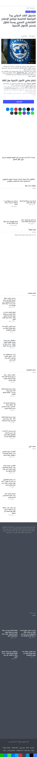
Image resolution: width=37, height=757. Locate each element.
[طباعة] (12, 113)
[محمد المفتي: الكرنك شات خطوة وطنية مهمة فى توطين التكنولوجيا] (26, 331)
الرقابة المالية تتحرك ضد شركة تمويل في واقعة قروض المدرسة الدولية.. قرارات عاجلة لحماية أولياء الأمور (8, 316)
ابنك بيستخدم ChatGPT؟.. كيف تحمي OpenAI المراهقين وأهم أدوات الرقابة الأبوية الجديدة (8, 434)
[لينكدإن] (24, 109)
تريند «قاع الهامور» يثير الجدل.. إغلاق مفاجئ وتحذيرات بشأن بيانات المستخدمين (9, 357)
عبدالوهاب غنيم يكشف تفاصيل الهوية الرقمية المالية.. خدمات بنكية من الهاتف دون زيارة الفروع (9, 343)
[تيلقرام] (28, 113)
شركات (32, 750)
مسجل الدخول (25, 235)
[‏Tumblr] (20, 109)
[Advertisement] (18, 554)
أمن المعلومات (19, 750)
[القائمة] (2, 3)
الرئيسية (32, 8)
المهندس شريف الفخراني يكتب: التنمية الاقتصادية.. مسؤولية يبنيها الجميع (8, 453)
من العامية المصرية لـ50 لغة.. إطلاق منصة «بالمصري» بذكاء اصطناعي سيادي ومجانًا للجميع (8, 406)
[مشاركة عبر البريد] (16, 113)
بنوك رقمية (27, 750)
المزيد (4, 750)
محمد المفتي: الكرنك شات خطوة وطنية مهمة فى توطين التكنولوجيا (8, 328)
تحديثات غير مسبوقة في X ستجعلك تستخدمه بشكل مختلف (11, 202)
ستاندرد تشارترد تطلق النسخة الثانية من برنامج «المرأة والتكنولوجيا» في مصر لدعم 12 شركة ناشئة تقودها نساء (8, 302)
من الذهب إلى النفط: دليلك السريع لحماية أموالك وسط (28, 221)
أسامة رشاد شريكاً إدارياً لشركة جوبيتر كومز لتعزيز (28, 202)
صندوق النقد (15, 90)
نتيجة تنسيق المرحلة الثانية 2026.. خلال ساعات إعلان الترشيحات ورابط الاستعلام (8, 419)
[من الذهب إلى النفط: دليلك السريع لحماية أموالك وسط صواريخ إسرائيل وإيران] (27, 213)
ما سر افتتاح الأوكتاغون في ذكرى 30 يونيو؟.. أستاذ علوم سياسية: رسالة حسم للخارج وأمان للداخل (8, 482)
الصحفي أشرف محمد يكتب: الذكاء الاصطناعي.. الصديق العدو (8, 495)
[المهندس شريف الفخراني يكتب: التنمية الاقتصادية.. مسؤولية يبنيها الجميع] (26, 457)
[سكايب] (12, 109)
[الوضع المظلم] (8, 3)
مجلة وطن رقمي (11, 750)
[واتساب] (32, 113)
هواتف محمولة (6, 748)
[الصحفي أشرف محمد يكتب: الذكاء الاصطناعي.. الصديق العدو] (26, 499)
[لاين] (20, 113)
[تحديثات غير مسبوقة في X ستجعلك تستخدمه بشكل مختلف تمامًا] (9, 194)
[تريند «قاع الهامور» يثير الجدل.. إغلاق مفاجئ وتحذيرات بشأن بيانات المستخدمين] (26, 360)
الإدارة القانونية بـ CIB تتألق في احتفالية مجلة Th (10, 222)
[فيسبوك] (32, 109)
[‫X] (28, 109)
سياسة (28, 12)
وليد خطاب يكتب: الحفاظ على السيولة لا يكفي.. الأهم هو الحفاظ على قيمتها (9, 510)
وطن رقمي (22, 748)
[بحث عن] (5, 3)
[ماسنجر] (7, 109)
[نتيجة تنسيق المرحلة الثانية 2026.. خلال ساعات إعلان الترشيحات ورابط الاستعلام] (26, 422)
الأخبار (28, 8)
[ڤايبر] (24, 113)
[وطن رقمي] (18, 3)
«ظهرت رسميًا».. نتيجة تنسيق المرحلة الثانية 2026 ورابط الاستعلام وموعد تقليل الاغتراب (8, 377)
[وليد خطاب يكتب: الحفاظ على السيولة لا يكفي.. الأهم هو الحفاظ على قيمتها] (26, 513)
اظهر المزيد (19, 102)
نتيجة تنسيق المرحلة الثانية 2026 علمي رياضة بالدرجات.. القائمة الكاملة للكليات (8, 392)
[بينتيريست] (16, 109)
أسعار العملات (14, 748)
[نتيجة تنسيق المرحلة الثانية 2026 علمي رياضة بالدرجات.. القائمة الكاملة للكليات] (26, 394)
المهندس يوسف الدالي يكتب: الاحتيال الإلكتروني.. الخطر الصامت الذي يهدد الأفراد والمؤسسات (8, 468)
